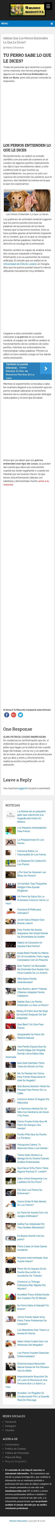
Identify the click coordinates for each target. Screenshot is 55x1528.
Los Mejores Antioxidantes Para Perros (31, 829)
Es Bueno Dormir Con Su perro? (30, 1238)
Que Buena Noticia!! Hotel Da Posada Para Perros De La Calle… (33, 1090)
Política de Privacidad (17, 1453)
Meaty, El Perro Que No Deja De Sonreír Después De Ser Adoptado (32, 1014)
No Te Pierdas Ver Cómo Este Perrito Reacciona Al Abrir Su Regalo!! (31, 1077)
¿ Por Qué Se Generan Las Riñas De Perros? (31, 874)
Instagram (10, 1426)
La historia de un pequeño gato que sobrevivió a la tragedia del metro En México (31, 816)
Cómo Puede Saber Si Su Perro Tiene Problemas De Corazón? (32, 1320)
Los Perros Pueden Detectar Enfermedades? (33, 1354)
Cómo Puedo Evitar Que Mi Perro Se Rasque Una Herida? (32, 1125)
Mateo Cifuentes (14, 47)
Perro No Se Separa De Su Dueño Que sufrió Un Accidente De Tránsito (31, 1272)
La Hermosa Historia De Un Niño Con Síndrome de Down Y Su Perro (33, 1112)
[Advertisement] (27, 113)
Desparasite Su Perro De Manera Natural (30, 1036)
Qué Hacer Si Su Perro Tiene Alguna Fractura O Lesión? (32, 1170)
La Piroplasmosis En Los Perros (30, 841)
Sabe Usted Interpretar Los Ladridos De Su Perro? (32, 1180)
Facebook (10, 1421)
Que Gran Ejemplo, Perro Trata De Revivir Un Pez (30, 1065)
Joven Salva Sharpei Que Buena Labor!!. (30, 921)
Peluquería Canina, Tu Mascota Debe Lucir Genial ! (32, 1146)
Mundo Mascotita (18, 1521)
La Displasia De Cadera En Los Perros (31, 862)
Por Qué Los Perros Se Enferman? (29, 1192)
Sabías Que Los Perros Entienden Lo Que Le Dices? (33, 1003)
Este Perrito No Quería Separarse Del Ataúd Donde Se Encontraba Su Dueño (32, 933)
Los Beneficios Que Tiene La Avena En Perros (33, 1332)
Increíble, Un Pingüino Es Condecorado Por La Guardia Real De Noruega (33, 1396)
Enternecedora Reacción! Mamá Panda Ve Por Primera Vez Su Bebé (33, 1367)
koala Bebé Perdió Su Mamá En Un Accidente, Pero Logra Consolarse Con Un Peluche (33, 956)
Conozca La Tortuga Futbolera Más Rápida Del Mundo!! (31, 1285)
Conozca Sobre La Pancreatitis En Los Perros (31, 853)
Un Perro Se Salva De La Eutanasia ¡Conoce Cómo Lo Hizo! (27, 900)
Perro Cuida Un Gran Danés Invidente (32, 1248)
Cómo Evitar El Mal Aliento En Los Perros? (31, 1203)
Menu (4, 23)
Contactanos (12, 1444)
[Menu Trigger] (48, 6)
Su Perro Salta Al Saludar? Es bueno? (33, 1307)
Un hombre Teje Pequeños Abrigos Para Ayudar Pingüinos (32, 887)
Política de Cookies (15, 1448)
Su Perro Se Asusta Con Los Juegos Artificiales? (32, 1214)
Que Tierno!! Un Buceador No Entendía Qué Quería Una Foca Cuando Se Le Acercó (33, 969)
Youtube (10, 1430)
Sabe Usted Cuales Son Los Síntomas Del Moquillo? (32, 1343)
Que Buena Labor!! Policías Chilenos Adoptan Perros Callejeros (32, 992)
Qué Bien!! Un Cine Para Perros (30, 1026)
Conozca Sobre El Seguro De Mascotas (33, 1101)
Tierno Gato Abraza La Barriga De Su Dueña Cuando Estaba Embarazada (33, 1158)
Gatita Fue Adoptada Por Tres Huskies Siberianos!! (31, 1226)
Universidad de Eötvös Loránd (19, 264)
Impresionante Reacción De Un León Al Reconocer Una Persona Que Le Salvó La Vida (27, 1381)
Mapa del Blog (13, 1457)
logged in (23, 788)
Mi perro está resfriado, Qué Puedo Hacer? (32, 1259)
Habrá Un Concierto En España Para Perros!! (29, 944)
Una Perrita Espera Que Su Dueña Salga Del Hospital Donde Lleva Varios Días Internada (26, 1051)
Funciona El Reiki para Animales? (29, 911)
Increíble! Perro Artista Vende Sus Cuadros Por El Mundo (33, 1296)
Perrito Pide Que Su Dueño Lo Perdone (32, 1136)
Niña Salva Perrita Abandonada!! (27, 980)
